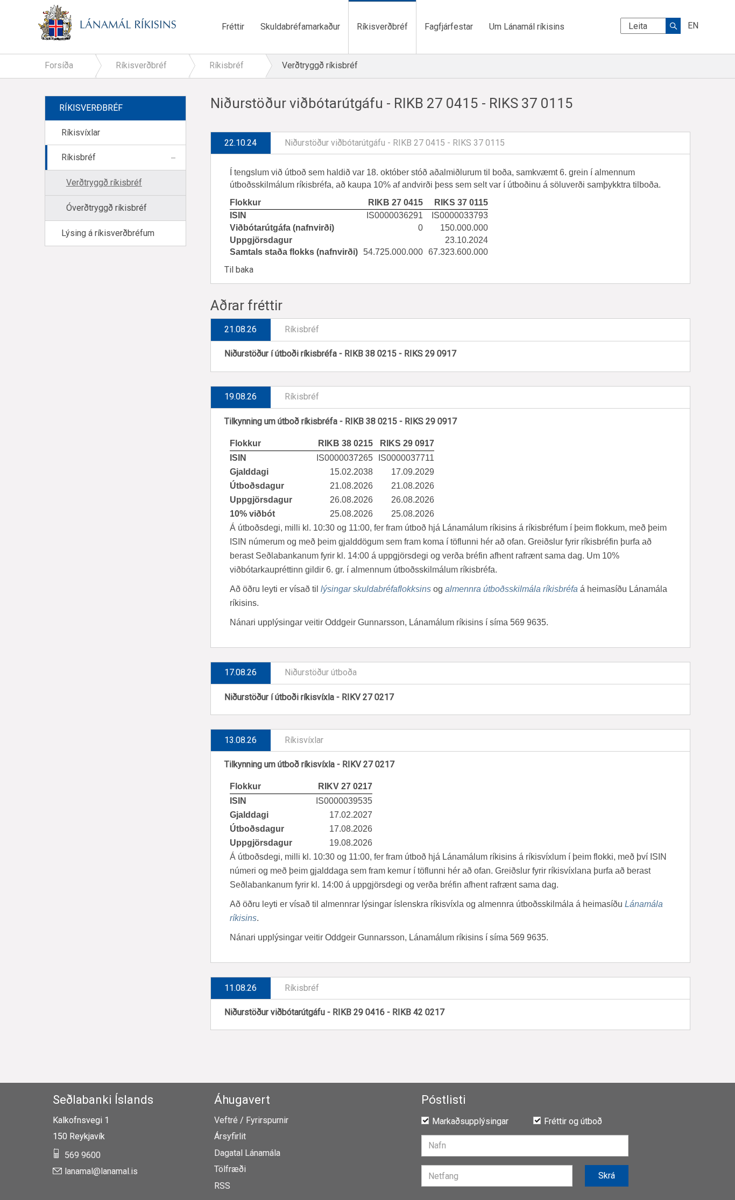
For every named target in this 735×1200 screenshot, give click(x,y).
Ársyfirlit (230, 1136)
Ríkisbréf (78, 157)
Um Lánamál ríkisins (526, 27)
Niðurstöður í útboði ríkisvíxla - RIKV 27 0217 (309, 697)
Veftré (226, 1120)
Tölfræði (230, 1169)
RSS (222, 1186)
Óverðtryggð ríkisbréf (106, 208)
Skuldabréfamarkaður (300, 27)
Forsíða (59, 65)
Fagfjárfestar (449, 27)
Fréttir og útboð (573, 1121)
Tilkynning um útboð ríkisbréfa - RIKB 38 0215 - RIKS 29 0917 (340, 421)
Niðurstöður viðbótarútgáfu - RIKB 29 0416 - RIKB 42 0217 (334, 1012)
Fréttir (233, 27)
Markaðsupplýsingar (470, 1121)
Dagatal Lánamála (247, 1153)
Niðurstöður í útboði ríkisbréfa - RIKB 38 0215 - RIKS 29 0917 (340, 353)
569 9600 (83, 1155)
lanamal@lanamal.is (101, 1171)
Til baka (238, 270)
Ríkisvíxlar (80, 132)
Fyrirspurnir (267, 1120)
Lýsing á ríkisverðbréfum (107, 233)
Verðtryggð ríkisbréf (104, 182)
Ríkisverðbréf (382, 27)
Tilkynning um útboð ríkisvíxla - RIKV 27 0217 (309, 764)
